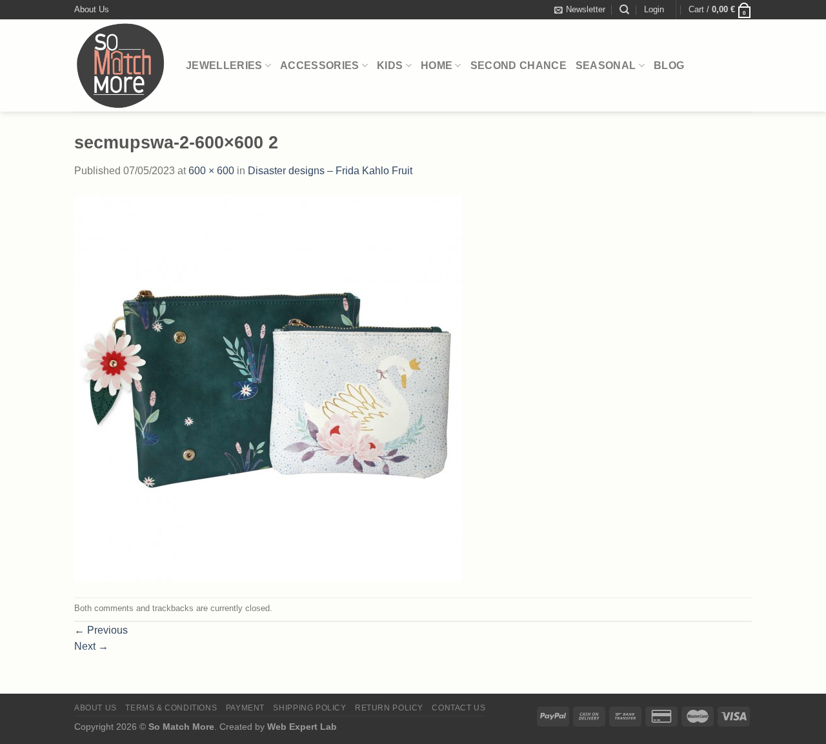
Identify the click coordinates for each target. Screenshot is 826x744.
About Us (91, 9)
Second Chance (518, 65)
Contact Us (458, 707)
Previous (101, 630)
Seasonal (606, 65)
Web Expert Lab (302, 726)
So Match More (181, 726)
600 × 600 (211, 170)
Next (91, 646)
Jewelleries (224, 65)
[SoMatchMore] (120, 65)
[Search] (624, 10)
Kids (390, 65)
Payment (245, 707)
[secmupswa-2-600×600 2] (267, 387)
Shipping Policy (309, 707)
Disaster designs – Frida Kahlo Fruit (330, 170)
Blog (669, 65)
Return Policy (389, 707)
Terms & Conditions (171, 707)
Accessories (319, 65)
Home (436, 65)
